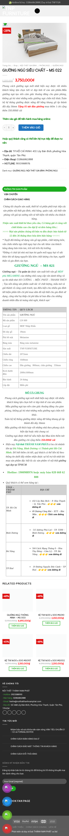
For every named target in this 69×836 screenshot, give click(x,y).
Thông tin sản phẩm (15, 189)
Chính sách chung (36, 827)
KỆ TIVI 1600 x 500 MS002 (51, 660)
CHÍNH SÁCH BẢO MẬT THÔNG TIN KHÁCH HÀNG (34, 746)
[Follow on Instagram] (9, 712)
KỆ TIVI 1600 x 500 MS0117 (18, 660)
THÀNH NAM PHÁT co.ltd (45, 831)
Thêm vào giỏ (31, 127)
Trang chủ (6, 65)
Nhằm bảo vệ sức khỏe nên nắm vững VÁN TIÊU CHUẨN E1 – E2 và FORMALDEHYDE (38, 730)
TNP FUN (56, 2)
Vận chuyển (11, 194)
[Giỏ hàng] (65, 10)
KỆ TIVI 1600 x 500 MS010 (51, 615)
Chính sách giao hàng (17, 199)
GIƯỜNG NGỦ (57, 65)
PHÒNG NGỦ (44, 65)
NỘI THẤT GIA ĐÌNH (28, 65)
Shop (15, 65)
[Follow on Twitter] (14, 712)
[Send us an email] (19, 712)
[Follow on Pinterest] (24, 712)
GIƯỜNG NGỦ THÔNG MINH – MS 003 (18, 616)
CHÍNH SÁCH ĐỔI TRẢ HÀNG (24, 754)
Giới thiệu (18, 827)
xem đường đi (55, 554)
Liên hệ (52, 827)
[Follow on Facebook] (5, 712)
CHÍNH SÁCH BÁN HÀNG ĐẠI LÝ (25, 739)
